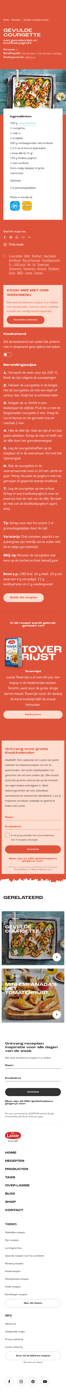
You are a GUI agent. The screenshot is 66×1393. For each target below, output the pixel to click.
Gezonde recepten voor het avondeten (24, 1255)
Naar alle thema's (33, 1303)
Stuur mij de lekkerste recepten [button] (33, 1356)
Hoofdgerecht (51, 260)
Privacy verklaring (14, 1339)
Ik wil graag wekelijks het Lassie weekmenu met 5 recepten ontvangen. (32, 837)
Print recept (16, 244)
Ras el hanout (31, 260)
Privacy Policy (20, 869)
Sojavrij (42, 269)
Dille (27, 256)
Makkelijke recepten (15, 1232)
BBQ (20, 273)
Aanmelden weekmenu (26, 320)
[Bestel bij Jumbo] (27, 206)
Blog (10, 1193)
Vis (29, 264)
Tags (10, 1177)
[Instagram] (21, 1381)
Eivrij (12, 273)
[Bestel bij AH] (15, 206)
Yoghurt (36, 256)
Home (6, 20)
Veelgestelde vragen (15, 1331)
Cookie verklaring (14, 1347)
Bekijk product (33, 714)
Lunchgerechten (13, 1248)
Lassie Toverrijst (27, 123)
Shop (10, 1202)
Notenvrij (29, 269)
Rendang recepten (14, 1263)
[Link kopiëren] (29, 237)
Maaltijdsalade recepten (17, 1279)
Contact (14, 1210)
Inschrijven (33, 849)
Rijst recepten (12, 1240)
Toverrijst (43, 264)
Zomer (38, 273)
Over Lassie (17, 1185)
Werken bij (10, 1323)
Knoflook (15, 260)
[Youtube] (45, 1381)
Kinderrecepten (12, 1271)
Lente (28, 273)
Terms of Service (39, 869)
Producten (16, 1169)
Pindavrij (53, 269)
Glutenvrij (15, 269)
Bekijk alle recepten (23, 597)
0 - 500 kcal (17, 264)
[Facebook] (9, 1381)
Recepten (16, 20)
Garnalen (50, 256)
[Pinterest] (33, 1381)
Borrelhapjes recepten (16, 1294)
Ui (33, 264)
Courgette (15, 256)
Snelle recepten (13, 1286)
